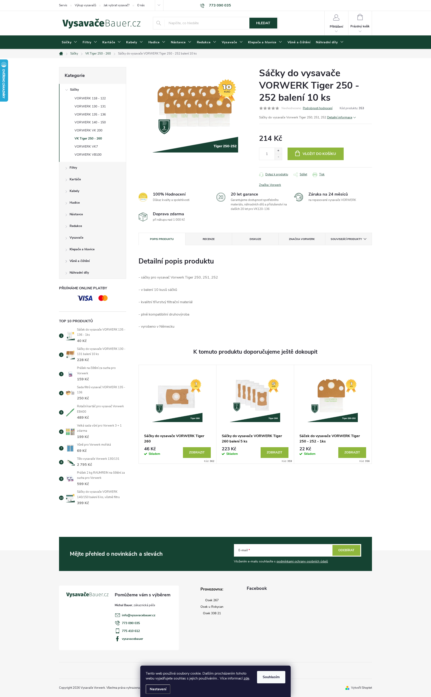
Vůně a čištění (80, 261)
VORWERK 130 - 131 (90, 106)
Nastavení (158, 689)
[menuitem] (69, 42)
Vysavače (76, 237)
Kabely (74, 191)
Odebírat (346, 550)
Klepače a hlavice (82, 249)
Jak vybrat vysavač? (117, 5)
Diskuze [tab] (255, 239)
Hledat (263, 23)
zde (246, 678)
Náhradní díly (79, 272)
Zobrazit (197, 452)
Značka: (270, 185)
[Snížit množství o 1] (278, 157)
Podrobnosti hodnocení (317, 108)
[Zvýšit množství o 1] (278, 151)
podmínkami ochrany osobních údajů (302, 561)
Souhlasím (271, 677)
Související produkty (346, 239)
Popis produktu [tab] (162, 239)
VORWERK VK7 (86, 146)
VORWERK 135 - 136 (90, 114)
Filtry (73, 168)
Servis (63, 5)
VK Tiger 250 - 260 (88, 138)
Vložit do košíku (319, 153)
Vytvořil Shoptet (361, 688)
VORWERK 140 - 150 (90, 122)
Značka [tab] (302, 239)
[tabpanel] (177, 414)
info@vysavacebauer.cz (138, 615)
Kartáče (75, 179)
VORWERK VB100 (88, 154)
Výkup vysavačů (85, 5)
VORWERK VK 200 (88, 130)
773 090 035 (131, 623)
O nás (141, 5)
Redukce (76, 226)
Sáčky (74, 89)
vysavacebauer (132, 639)
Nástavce (76, 214)
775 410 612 (131, 631)
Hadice (75, 202)
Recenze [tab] (209, 239)
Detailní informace (339, 117)
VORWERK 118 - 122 (90, 98)
